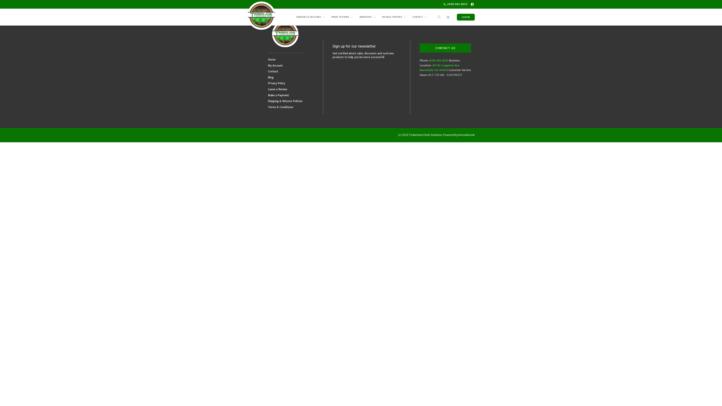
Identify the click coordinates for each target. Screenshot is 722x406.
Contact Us (445, 48)
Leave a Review (277, 89)
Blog (271, 77)
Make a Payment (278, 95)
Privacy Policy (276, 83)
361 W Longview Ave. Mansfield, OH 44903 (440, 68)
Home (271, 59)
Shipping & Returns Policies (285, 101)
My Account (275, 65)
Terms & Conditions (280, 107)
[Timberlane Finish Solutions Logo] (261, 17)
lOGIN (466, 17)
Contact (273, 71)
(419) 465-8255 (438, 60)
